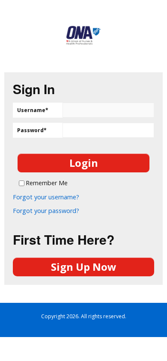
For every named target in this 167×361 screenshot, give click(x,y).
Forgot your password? (46, 211)
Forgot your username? (46, 197)
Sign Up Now (83, 267)
